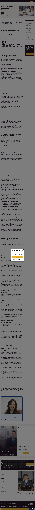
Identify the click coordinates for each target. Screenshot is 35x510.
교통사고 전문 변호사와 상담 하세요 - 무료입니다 (17, 257)
